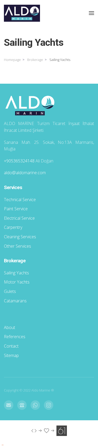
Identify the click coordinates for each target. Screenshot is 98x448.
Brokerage (35, 59)
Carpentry (13, 227)
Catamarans (15, 301)
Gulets (10, 291)
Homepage (12, 59)
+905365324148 (19, 161)
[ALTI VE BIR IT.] (49, 430)
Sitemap (11, 355)
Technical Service (20, 199)
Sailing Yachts (16, 273)
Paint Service (16, 209)
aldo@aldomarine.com (25, 172)
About (9, 327)
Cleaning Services (20, 237)
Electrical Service (19, 218)
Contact (11, 346)
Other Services (17, 246)
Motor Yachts (17, 282)
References (14, 336)
